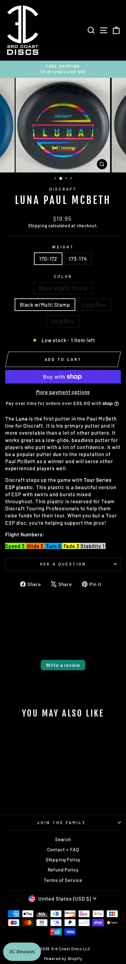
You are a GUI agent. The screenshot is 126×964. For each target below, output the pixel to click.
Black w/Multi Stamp (45, 304)
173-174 (78, 258)
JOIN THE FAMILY (61, 822)
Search (63, 839)
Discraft (63, 189)
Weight (63, 246)
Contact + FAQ (63, 849)
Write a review (63, 665)
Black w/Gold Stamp (63, 288)
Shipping (37, 225)
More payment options (63, 392)
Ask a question (63, 563)
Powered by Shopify (63, 958)
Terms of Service (63, 880)
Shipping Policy (63, 859)
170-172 (48, 258)
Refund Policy (63, 869)
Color (63, 276)
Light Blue (94, 304)
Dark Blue (62, 321)
